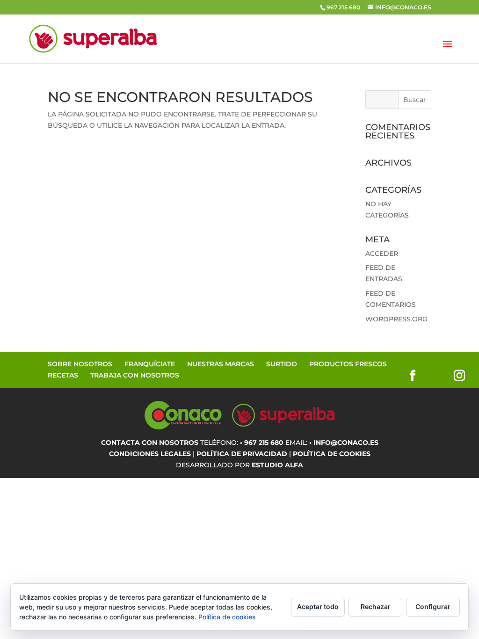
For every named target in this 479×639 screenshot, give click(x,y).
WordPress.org (396, 319)
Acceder (381, 253)
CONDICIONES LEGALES (150, 454)
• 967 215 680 (261, 442)
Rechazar (376, 606)
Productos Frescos (348, 364)
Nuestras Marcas (220, 364)
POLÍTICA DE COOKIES (331, 454)
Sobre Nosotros (80, 364)
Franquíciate (149, 364)
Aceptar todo (318, 606)
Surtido (281, 364)
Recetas (63, 375)
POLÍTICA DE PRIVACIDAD (241, 454)
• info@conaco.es (343, 442)
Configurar (432, 606)
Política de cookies (227, 617)
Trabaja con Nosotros (134, 375)
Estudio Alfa (277, 465)
